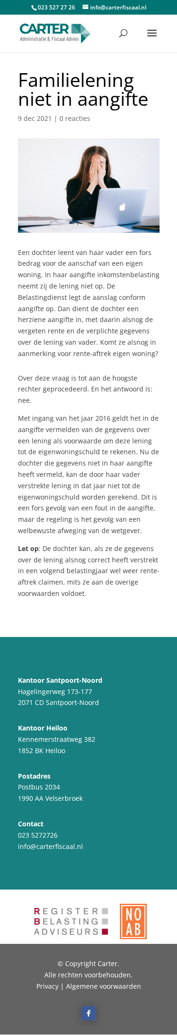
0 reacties (74, 118)
